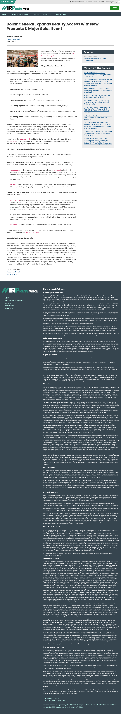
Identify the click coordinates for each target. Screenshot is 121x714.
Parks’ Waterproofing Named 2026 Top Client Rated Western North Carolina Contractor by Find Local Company (97, 110)
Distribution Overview (20, 14)
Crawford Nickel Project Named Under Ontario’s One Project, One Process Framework (98, 133)
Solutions (47, 14)
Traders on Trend (13, 39)
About (4, 14)
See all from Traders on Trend (95, 59)
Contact (9, 308)
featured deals (25, 139)
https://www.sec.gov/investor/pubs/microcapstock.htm (89, 510)
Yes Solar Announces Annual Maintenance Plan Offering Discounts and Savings (91, 2)
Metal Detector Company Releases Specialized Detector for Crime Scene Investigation (98, 90)
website (13, 141)
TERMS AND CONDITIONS (56, 701)
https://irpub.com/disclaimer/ (52, 555)
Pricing (36, 14)
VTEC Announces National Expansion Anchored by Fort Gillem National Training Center (97, 102)
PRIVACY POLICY (53, 698)
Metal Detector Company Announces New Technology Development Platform (98, 118)
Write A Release (61, 14)
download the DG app (34, 232)
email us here (12, 274)
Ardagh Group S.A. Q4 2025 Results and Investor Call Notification (97, 96)
